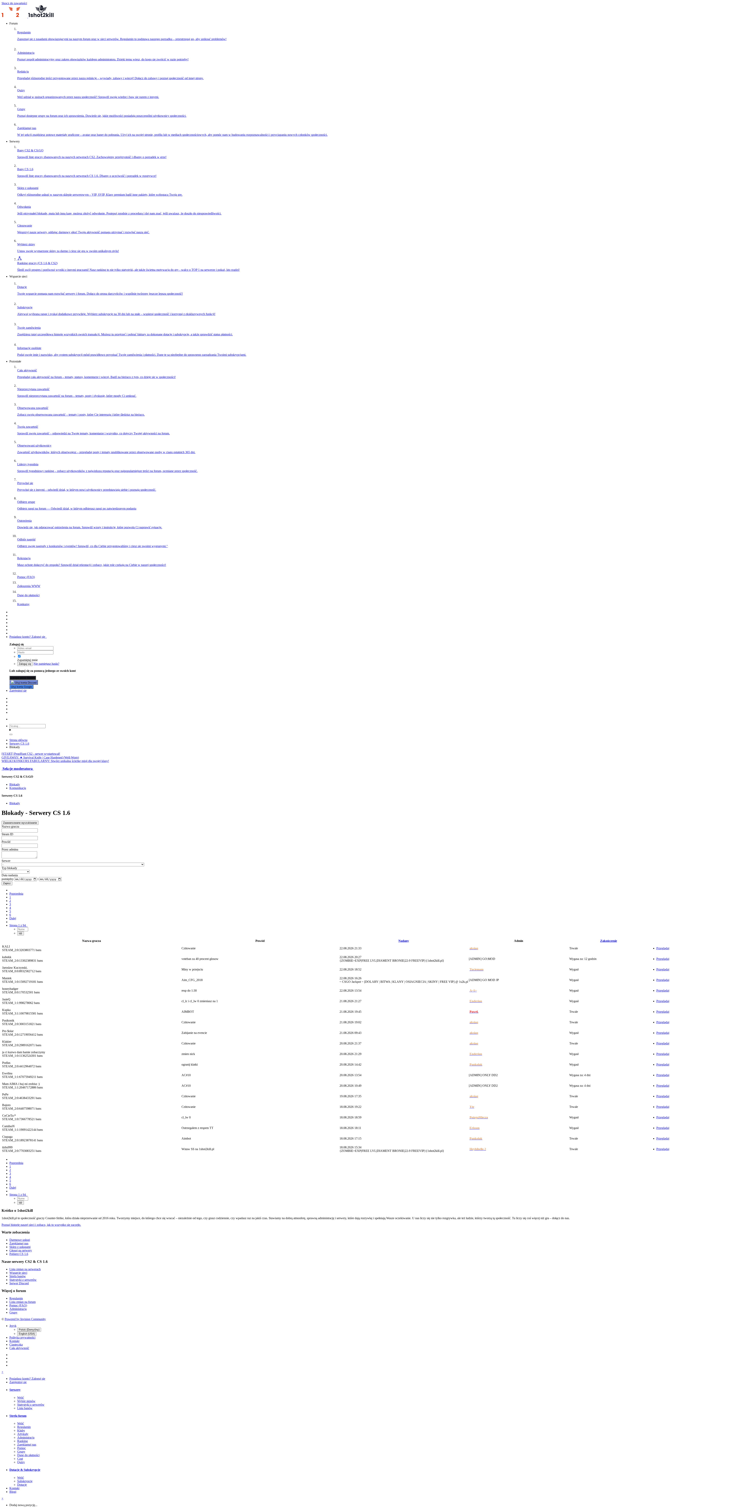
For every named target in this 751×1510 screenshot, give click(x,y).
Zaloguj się (25, 663)
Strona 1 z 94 (18, 925)
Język (12, 1325)
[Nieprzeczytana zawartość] (11, 612)
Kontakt (14, 1341)
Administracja (18, 1309)
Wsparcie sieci (18, 1272)
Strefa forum (17, 1415)
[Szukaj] (11, 734)
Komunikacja (17, 788)
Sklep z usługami (20, 1247)
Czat (20, 1458)
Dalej (12, 918)
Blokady (14, 784)
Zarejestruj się (18, 690)
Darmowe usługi (19, 1240)
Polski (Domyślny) (29, 1329)
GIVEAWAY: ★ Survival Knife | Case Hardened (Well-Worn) (40, 757)
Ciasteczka (16, 1344)
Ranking (22, 1441)
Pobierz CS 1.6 (18, 1254)
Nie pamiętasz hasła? (46, 663)
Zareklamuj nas (18, 1243)
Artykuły (22, 1434)
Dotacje (22, 1484)
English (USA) (27, 1333)
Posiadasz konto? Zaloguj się (28, 636)
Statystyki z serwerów (23, 1279)
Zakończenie (608, 940)
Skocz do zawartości (14, 3)
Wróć (20, 1397)
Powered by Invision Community (25, 1319)
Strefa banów (17, 1276)
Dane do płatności (28, 1455)
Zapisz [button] (7, 883)
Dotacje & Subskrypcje (24, 1469)
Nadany (403, 940)
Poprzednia (16, 893)
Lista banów (24, 1408)
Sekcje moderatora (18, 769)
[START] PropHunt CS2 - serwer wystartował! (31, 753)
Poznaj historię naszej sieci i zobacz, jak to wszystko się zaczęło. (41, 1224)
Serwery (15, 1389)
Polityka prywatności (22, 1337)
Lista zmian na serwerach (25, 1269)
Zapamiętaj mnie (28, 660)
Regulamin (16, 1298)
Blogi (12, 1491)
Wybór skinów (26, 1401)
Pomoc (21, 1448)
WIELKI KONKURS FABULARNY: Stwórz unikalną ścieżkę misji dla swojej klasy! (55, 761)
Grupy (13, 1312)
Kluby (21, 1430)
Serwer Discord (19, 1283)
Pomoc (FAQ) (18, 1305)
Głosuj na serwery (20, 1250)
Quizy (21, 1462)
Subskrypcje (24, 1481)
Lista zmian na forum (22, 1302)
